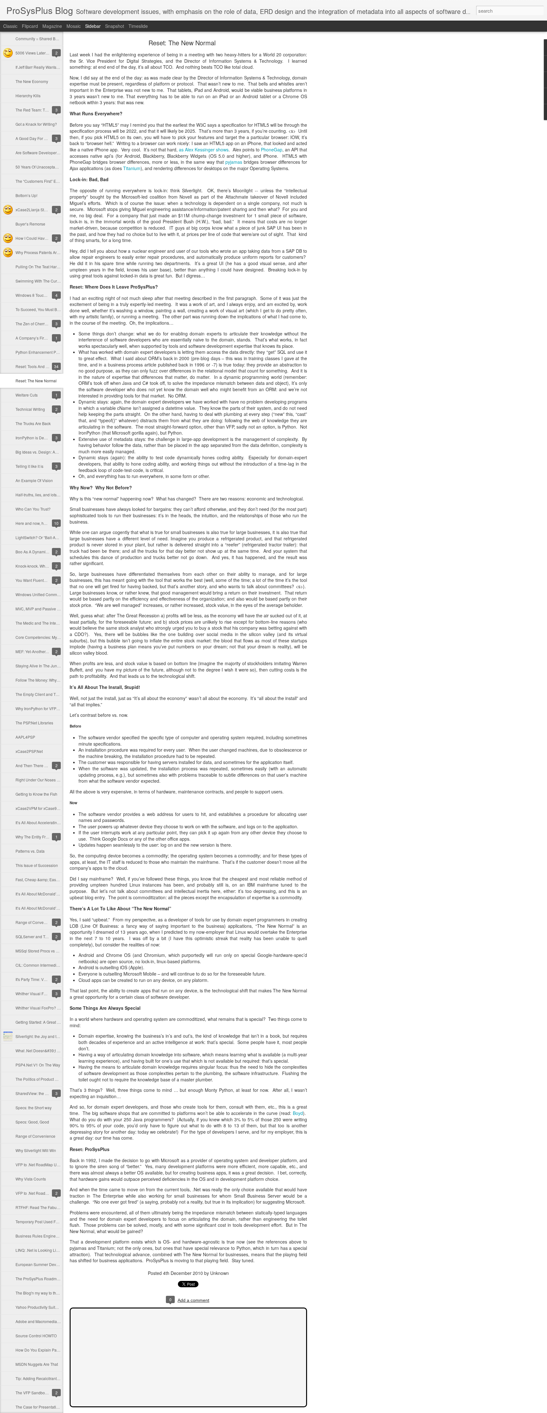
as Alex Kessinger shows (204, 149)
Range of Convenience (35, 1136)
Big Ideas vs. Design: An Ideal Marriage (49, 452)
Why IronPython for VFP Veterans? (45, 708)
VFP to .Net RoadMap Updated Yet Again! (51, 1164)
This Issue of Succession (37, 865)
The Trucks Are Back (33, 423)
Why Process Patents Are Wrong (43, 252)
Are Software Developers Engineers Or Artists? (56, 152)
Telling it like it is (29, 466)
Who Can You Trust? (33, 509)
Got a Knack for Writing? (36, 124)
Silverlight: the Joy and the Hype (43, 1036)
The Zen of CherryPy (33, 323)
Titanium (132, 168)
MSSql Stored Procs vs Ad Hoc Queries (49, 950)
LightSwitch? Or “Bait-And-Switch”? (46, 537)
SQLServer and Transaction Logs (44, 936)
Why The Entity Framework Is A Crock (48, 836)
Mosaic (73, 26)
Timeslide (138, 26)
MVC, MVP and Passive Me (39, 608)
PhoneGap (271, 149)
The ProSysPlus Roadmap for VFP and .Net (53, 1278)
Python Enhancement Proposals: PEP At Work (55, 352)
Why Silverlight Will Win (36, 1150)
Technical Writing (30, 409)
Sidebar (93, 26)
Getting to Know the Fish (36, 794)
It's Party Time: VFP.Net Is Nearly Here (48, 979)
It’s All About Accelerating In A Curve (47, 822)
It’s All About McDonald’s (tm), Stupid (47, 908)
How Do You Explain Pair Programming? (50, 1350)
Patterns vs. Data (30, 851)
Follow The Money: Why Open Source (48, 680)
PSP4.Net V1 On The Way (38, 1064)
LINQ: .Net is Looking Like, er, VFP (45, 1250)
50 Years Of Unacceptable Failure (44, 166)
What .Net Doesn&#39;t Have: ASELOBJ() (51, 1050)
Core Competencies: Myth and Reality (48, 637)
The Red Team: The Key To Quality (45, 109)
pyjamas (233, 162)
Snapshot (114, 26)
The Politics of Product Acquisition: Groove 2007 (57, 1079)
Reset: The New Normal (36, 380)
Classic (10, 26)
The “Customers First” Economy (43, 181)
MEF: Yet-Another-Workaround (42, 651)
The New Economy (32, 81)
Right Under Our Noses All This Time (47, 779)
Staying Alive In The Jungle (39, 665)
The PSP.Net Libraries (34, 722)
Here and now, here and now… (42, 523)
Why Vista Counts (31, 1178)
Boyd (298, 1113)
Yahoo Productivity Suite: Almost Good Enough (56, 1307)
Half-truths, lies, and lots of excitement (48, 494)
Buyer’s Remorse (30, 223)
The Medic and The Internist (39, 623)
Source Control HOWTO (36, 1335)
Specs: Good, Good (32, 1121)
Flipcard (30, 26)
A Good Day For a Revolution (41, 138)
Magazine (52, 26)
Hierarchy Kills (28, 95)
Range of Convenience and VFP (43, 922)
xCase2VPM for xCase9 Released (45, 808)
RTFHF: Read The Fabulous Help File (48, 1207)
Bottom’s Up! (26, 195)
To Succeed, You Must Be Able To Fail (48, 309)
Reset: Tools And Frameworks (41, 366)
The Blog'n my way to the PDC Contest (49, 1292)
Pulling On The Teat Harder (39, 266)
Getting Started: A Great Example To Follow (53, 1022)
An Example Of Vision (34, 480)
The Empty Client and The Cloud (44, 694)
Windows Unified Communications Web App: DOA (59, 594)
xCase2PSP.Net (29, 751)
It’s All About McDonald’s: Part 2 (43, 893)
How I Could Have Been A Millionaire (47, 238)
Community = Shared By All (39, 38)
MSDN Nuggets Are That (37, 1364)
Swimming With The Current (40, 280)
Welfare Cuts (27, 395)
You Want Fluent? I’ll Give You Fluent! (48, 580)
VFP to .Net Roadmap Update (41, 1193)
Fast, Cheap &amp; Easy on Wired (45, 879)
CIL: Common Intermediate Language (48, 965)
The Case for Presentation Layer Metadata (52, 1407)
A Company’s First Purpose (39, 338)
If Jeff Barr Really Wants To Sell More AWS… (54, 67)
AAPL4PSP (25, 737)
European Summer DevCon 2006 (44, 1264)
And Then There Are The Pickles (43, 765)
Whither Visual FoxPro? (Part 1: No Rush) (51, 1007)
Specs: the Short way (34, 1107)
